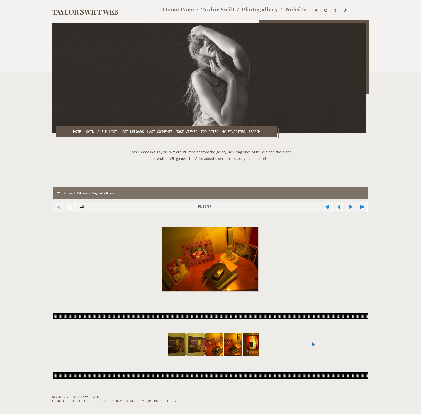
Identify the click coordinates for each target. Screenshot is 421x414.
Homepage (60, 401)
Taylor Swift (218, 9)
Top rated (209, 132)
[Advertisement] (210, 173)
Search (254, 132)
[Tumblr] (335, 9)
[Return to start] (327, 206)
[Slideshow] (82, 206)
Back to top (80, 401)
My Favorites (233, 132)
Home (77, 132)
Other (82, 193)
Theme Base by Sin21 (107, 401)
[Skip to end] (362, 206)
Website (295, 9)
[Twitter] (316, 9)
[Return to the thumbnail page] (58, 206)
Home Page (178, 9)
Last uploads (132, 132)
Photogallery (260, 9)
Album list (107, 132)
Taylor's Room (103, 193)
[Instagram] (326, 9)
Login (89, 132)
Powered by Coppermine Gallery (150, 401)
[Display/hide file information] (70, 206)
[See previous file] (339, 206)
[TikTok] (345, 9)
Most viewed (186, 132)
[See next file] (350, 206)
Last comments (159, 132)
